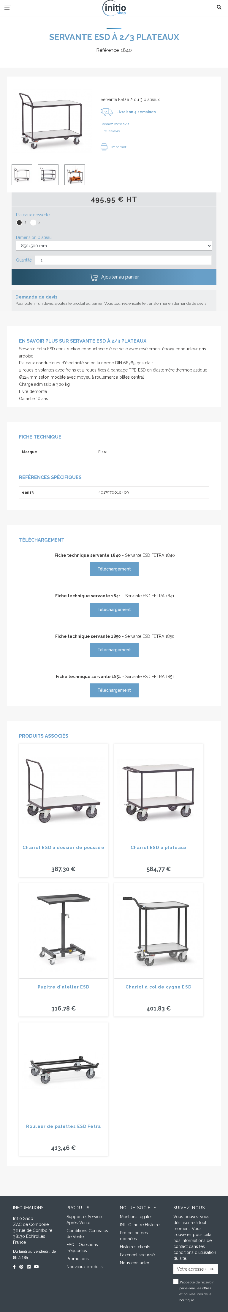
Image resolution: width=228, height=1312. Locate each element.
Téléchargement (114, 569)
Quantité (24, 260)
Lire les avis (110, 131)
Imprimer (118, 147)
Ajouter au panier (119, 277)
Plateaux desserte (33, 214)
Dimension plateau (34, 237)
